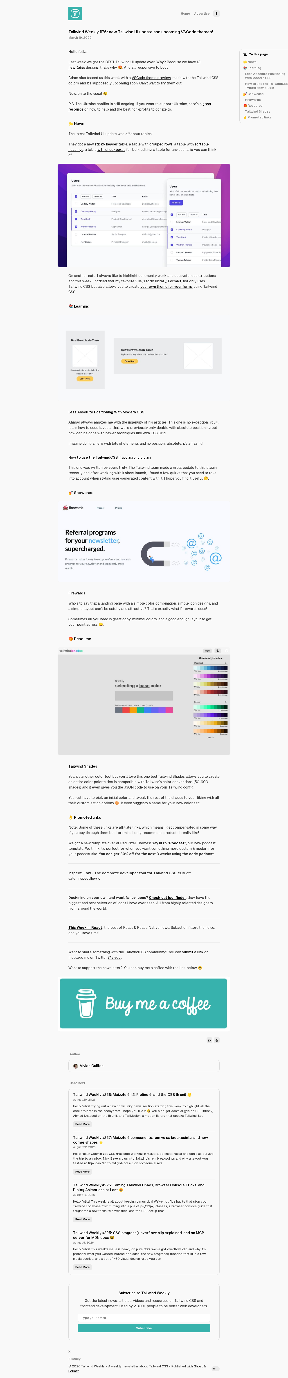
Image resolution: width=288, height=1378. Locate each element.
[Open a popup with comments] (209, 1040)
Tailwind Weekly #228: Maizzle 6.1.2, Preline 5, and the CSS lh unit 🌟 (132, 1094)
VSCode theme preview (151, 78)
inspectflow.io (88, 878)
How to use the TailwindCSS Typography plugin (109, 457)
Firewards (76, 593)
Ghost (198, 1366)
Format (73, 1371)
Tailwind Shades (82, 766)
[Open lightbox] (224, 169)
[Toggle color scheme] (216, 1368)
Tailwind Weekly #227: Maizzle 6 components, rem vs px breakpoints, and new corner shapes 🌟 (140, 1140)
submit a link (192, 952)
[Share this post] (217, 1040)
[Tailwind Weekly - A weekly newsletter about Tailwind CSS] (75, 13)
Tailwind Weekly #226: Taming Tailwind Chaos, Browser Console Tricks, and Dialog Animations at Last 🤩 (139, 1187)
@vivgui (114, 957)
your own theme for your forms (166, 286)
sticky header (106, 144)
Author (75, 1054)
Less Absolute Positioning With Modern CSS (106, 412)
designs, (92, 67)
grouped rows (161, 144)
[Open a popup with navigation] (216, 13)
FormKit (174, 281)
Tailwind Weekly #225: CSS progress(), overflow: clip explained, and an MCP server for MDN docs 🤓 (138, 1235)
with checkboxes (111, 149)
